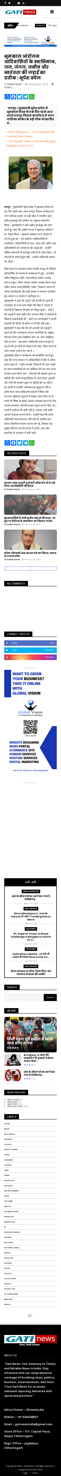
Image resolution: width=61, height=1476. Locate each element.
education (9, 1180)
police (7, 1268)
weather (8, 1299)
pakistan (8, 1258)
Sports (7, 1284)
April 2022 (12, 1103)
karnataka (9, 1222)
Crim (6, 1170)
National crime (11, 1248)
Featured (29, 25)
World (7, 1304)
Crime (6, 1175)
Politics (8, 87)
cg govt (8, 1144)
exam (6, 1196)
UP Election (9, 1289)
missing (8, 1237)
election (8, 1186)
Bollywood (31, 908)
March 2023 (13, 1099)
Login (25, 1473)
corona (8, 1165)
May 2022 (12, 1101)
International (11, 1211)
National (9, 1242)
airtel (7, 1124)
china (7, 1155)
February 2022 (15, 1106)
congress (8, 1160)
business (8, 1139)
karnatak (9, 1216)
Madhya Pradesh (12, 1232)
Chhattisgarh (11, 1149)
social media (10, 1278)
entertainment (11, 1191)
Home (35, 1473)
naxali (7, 1253)
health (7, 1206)
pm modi (8, 1263)
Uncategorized (31, 891)
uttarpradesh (11, 1294)
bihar (6, 1129)
